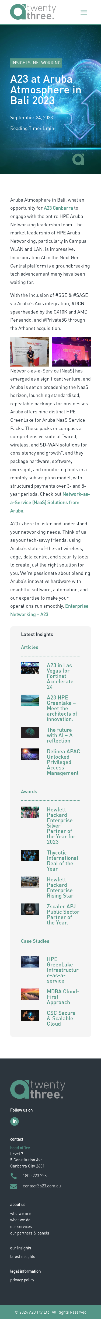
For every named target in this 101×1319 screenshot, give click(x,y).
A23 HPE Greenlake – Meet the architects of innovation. (62, 708)
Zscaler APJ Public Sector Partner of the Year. (63, 914)
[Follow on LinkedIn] (14, 1121)
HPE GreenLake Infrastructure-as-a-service (63, 969)
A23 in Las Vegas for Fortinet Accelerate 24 (60, 676)
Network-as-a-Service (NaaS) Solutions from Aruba (50, 502)
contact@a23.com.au (42, 1185)
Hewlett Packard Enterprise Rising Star (60, 887)
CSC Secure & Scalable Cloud (61, 1018)
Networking (47, 62)
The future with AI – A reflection (60, 735)
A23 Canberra (58, 208)
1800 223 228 (35, 1175)
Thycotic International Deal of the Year (62, 860)
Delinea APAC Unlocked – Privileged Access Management (63, 762)
